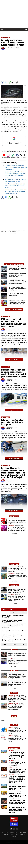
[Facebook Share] (2, 82)
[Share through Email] (16, 82)
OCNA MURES (6, 834)
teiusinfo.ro (9, 48)
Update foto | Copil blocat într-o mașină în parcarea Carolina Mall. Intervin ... (12, 621)
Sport (14, 612)
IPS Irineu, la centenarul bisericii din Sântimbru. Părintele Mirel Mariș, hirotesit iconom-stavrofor (16, 167)
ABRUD (3, 832)
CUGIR (24, 832)
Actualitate (5, 644)
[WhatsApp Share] (9, 82)
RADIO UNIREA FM (22, 834)
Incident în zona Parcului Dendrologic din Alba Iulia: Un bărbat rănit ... (14, 640)
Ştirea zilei (22, 612)
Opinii (22, 644)
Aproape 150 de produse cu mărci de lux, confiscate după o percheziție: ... (12, 626)
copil (3, 231)
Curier (5, 612)
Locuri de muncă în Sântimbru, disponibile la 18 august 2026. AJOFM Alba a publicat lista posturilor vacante (16, 191)
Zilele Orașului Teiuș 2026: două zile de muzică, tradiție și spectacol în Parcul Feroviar (15, 185)
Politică (14, 644)
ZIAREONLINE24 (14, 836)
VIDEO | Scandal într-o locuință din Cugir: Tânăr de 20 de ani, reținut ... (12, 635)
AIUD (7, 832)
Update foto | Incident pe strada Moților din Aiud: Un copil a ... (13, 616)
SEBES (12, 834)
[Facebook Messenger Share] (6, 82)
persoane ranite (14, 231)
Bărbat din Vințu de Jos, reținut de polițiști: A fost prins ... (13, 630)
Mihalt (7, 231)
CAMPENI (20, 832)
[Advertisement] (14, 14)
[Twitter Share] (12, 82)
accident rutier (20, 230)
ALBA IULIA (12, 832)
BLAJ (16, 832)
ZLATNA (16, 834)
